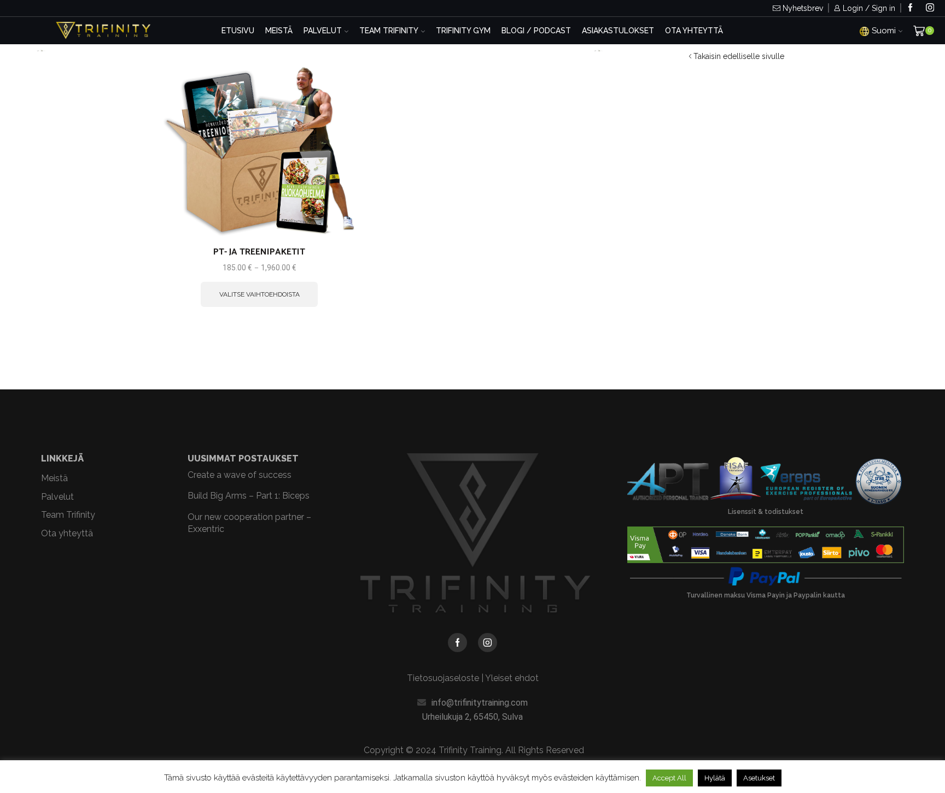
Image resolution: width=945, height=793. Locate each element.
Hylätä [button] (714, 778)
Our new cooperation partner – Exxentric (249, 523)
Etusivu (237, 30)
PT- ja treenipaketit (259, 252)
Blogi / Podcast (536, 30)
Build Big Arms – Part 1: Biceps (249, 495)
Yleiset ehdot (512, 678)
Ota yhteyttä (694, 30)
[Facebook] (910, 8)
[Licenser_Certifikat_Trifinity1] (765, 482)
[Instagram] (930, 8)
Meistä (279, 30)
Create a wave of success (239, 475)
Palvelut (323, 30)
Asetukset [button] (759, 778)
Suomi (884, 30)
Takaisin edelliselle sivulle (738, 56)
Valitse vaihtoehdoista (337, 214)
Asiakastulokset (618, 30)
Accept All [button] (669, 778)
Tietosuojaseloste (443, 678)
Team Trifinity (388, 30)
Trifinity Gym (463, 30)
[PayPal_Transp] (765, 577)
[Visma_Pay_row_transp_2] (765, 544)
